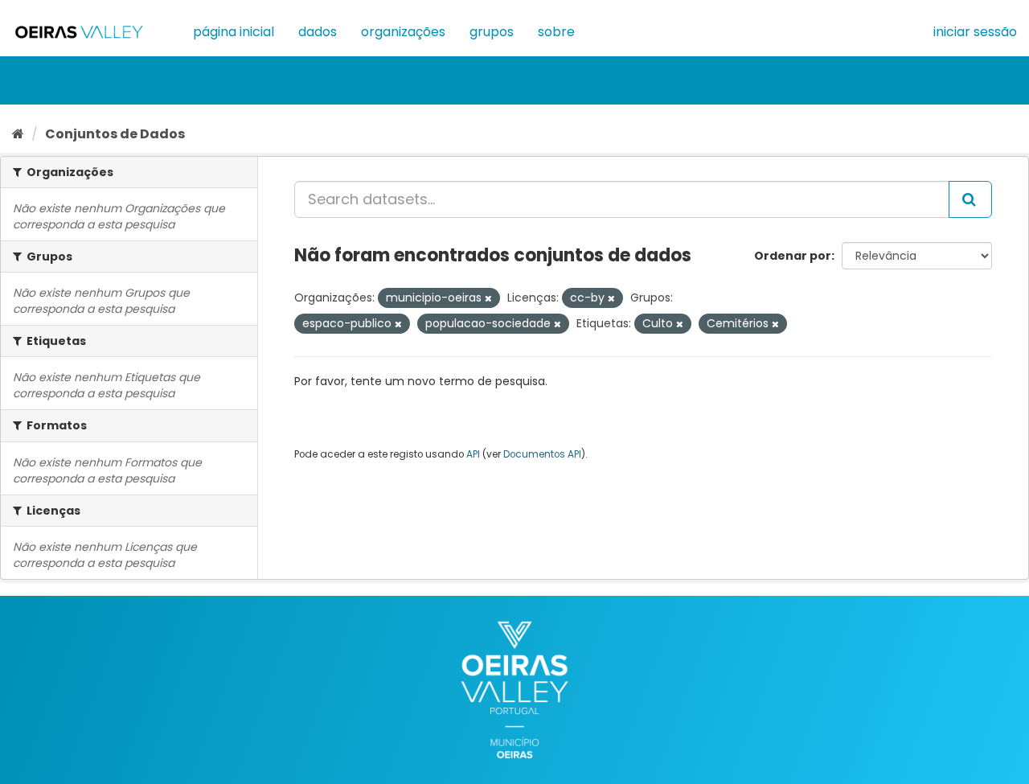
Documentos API (542, 454)
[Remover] (488, 298)
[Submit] (970, 199)
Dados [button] (317, 32)
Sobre (556, 32)
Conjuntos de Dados (115, 134)
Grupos (491, 32)
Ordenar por (792, 256)
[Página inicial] (18, 134)
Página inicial (233, 32)
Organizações (403, 32)
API (473, 454)
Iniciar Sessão (975, 32)
